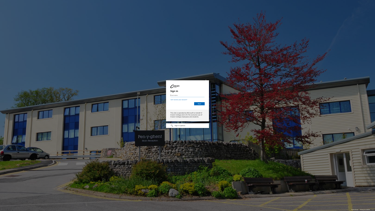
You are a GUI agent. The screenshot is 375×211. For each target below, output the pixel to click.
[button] (187, 125)
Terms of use (354, 209)
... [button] (373, 209)
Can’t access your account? (179, 99)
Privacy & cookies (365, 209)
